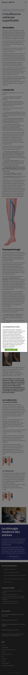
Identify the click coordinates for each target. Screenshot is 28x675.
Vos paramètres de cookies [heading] (11, 327)
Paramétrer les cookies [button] (8, 347)
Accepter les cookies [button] (11, 349)
